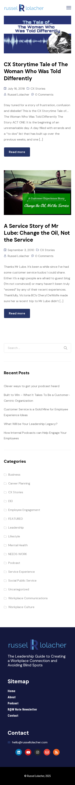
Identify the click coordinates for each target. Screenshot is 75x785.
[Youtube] (28, 752)
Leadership (16, 528)
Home (11, 691)
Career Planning (19, 483)
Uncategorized (18, 589)
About (12, 697)
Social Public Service (22, 580)
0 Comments (44, 95)
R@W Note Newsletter (22, 709)
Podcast (14, 563)
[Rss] (56, 752)
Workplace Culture (21, 607)
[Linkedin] (18, 752)
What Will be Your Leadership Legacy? (31, 424)
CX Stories (38, 89)
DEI (10, 501)
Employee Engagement (24, 510)
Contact (13, 715)
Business (14, 475)
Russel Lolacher (18, 95)
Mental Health (18, 545)
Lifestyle (14, 536)
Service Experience (21, 572)
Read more (17, 152)
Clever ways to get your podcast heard (31, 386)
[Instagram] (37, 752)
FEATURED (15, 519)
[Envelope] (47, 752)
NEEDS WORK (17, 554)
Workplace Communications (28, 598)
